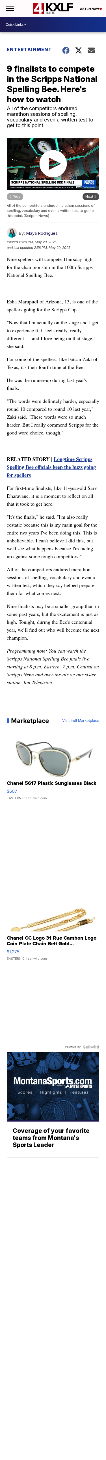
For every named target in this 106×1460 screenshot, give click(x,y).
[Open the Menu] (9, 8)
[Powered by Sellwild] (91, 1047)
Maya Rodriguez (42, 233)
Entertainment (29, 49)
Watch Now (89, 8)
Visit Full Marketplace (80, 721)
